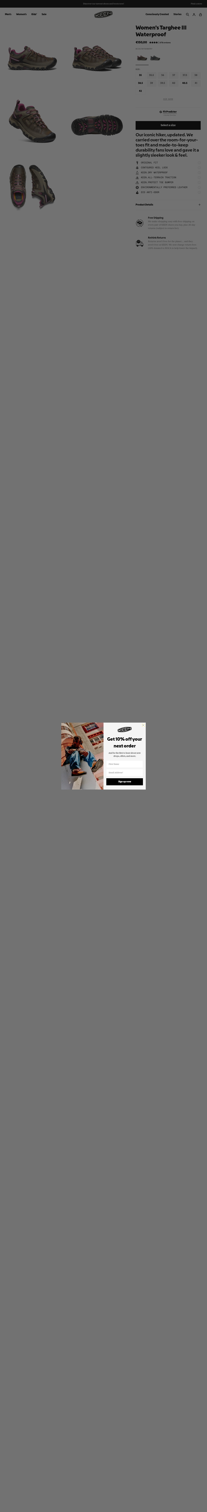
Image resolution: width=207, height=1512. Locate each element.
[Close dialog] (143, 725)
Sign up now (124, 782)
